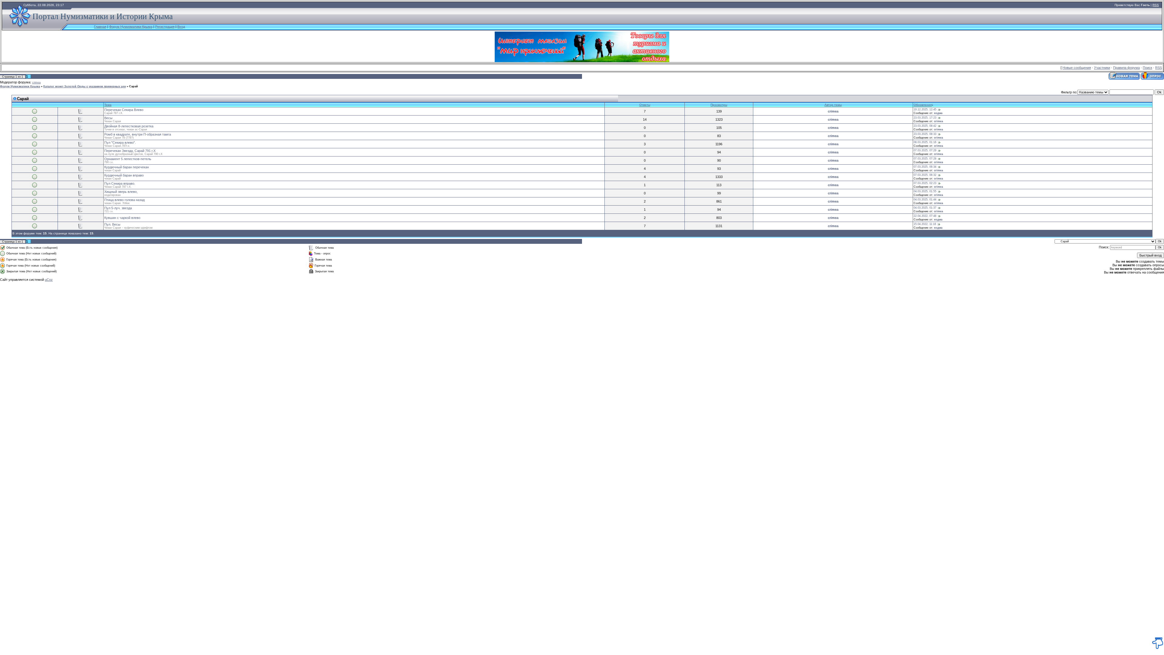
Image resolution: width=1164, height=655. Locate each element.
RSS (1155, 5)
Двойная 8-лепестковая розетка (128, 126)
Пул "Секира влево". (120, 142)
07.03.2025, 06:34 (925, 166)
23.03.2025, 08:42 (925, 125)
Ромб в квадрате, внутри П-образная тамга (137, 134)
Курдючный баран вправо (124, 175)
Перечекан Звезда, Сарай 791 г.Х (130, 151)
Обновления (923, 104)
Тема (108, 104)
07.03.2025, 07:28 (925, 158)
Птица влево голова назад (124, 200)
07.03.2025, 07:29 (925, 150)
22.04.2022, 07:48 (925, 215)
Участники (1102, 67)
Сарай (133, 86)
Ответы (644, 104)
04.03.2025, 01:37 (925, 207)
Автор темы (833, 104)
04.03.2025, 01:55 (925, 191)
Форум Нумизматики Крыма (130, 27)
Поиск (1147, 67)
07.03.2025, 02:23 (925, 183)
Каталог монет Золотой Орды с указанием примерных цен (84, 86)
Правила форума (1126, 67)
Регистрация (165, 27)
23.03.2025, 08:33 (925, 134)
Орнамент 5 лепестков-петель (127, 159)
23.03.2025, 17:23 (925, 117)
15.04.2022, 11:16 (925, 224)
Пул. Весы (112, 224)
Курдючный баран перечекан (126, 167)
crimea (36, 82)
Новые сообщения (1076, 67)
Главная (100, 27)
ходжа (938, 113)
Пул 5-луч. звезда (118, 208)
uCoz (49, 279)
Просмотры (719, 104)
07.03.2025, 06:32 (925, 174)
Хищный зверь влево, (121, 191)
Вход (181, 27)
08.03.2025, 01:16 (925, 142)
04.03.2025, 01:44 (925, 199)
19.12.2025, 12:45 (925, 109)
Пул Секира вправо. (119, 183)
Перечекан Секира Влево (123, 110)
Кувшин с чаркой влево (122, 218)
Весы (108, 118)
